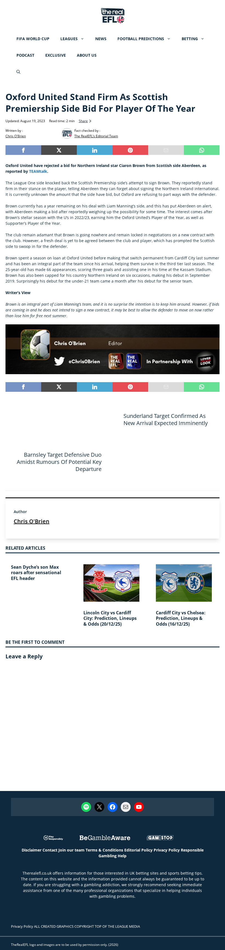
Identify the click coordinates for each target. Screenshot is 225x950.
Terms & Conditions (104, 850)
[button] (18, 72)
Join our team (71, 850)
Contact (50, 850)
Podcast (25, 55)
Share (83, 121)
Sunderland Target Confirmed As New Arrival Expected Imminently (165, 419)
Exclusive (55, 55)
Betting (190, 38)
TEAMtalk (38, 171)
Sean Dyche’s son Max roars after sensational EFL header (36, 573)
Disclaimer (31, 850)
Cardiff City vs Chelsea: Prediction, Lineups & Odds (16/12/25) (181, 618)
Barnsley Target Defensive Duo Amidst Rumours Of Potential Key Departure (59, 462)
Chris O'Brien (31, 521)
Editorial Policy (138, 850)
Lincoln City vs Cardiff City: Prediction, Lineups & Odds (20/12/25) (110, 618)
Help (122, 855)
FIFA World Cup (32, 38)
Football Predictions (140, 38)
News (100, 38)
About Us (87, 55)
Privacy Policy (167, 850)
